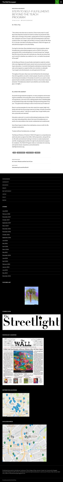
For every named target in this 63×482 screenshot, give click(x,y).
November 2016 (6, 231)
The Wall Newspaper (9, 2)
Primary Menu (61, 2)
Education (15, 8)
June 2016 (5, 240)
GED (14, 152)
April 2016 (5, 246)
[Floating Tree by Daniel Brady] (31, 296)
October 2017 (6, 220)
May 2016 (5, 243)
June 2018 (5, 211)
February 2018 (6, 214)
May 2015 (5, 252)
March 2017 (5, 225)
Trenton (37, 152)
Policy (4, 197)
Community (5, 182)
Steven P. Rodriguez (27, 20)
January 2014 (5, 267)
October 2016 (6, 234)
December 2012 (6, 276)
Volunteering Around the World (20, 166)
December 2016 (6, 228)
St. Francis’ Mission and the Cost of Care (22, 160)
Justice (4, 194)
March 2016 (5, 249)
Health (4, 188)
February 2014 (6, 264)
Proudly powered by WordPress (9, 480)
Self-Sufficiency (6, 191)
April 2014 (5, 261)
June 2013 (5, 270)
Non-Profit (21, 8)
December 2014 (6, 255)
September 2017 (6, 222)
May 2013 (5, 273)
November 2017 (6, 217)
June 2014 (5, 258)
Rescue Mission (21, 152)
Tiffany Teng (30, 152)
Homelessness (6, 179)
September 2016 (6, 237)
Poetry (4, 200)
